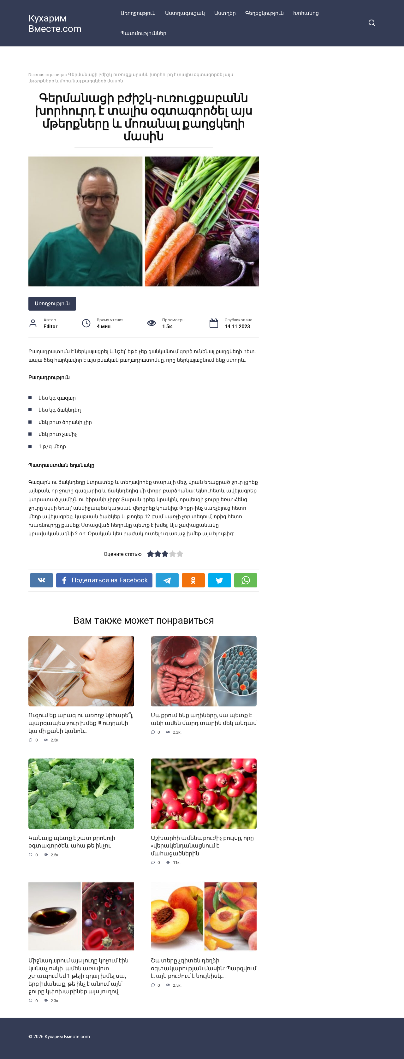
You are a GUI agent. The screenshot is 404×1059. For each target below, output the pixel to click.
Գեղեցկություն (264, 13)
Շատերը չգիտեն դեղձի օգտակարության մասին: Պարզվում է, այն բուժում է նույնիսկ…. (203, 968)
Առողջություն (138, 13)
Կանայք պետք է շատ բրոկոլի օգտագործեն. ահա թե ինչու (71, 842)
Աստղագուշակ (185, 13)
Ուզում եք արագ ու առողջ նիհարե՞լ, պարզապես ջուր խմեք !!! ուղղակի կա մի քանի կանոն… (80, 723)
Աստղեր (225, 13)
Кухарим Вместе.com (54, 23)
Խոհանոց (306, 13)
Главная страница (46, 74)
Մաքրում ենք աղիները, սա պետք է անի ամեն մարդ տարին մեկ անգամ (204, 719)
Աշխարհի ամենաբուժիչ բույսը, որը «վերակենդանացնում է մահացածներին (202, 845)
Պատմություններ (143, 33)
